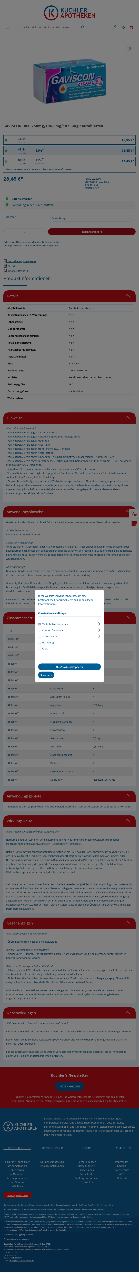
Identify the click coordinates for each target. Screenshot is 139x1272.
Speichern (46, 675)
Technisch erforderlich (55, 624)
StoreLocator (49, 636)
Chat (44, 648)
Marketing (48, 642)
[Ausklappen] (99, 623)
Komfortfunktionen (53, 630)
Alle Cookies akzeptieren (70, 667)
